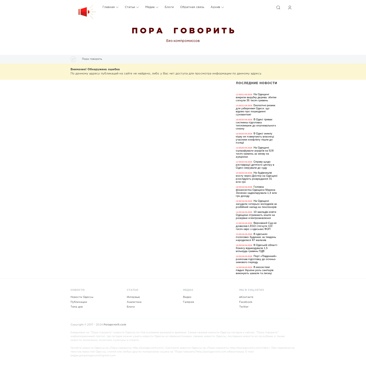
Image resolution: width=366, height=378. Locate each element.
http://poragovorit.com (211, 352)
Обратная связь (192, 7)
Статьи (130, 7)
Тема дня (77, 307)
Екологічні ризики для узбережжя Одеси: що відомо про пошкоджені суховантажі (255, 110)
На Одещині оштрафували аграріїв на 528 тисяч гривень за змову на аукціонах (254, 152)
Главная (109, 7)
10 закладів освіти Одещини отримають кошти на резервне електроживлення (256, 214)
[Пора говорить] (83, 7)
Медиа (150, 7)
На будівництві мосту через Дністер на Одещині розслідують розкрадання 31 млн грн (256, 177)
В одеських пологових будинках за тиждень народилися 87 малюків (256, 237)
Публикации (79, 302)
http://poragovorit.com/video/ (250, 348)
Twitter (243, 307)
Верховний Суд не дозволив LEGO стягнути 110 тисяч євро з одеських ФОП (256, 225)
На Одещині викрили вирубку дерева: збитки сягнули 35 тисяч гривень (256, 97)
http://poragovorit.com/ (148, 348)
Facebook (245, 302)
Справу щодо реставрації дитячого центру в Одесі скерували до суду (255, 164)
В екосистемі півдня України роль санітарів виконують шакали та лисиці (254, 270)
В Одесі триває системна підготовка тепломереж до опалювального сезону (256, 124)
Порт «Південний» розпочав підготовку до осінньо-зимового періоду (256, 259)
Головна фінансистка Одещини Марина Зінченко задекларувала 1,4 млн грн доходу (256, 191)
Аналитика (134, 302)
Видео (187, 297)
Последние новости (256, 83)
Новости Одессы (82, 297)
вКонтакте (246, 297)
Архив (215, 7)
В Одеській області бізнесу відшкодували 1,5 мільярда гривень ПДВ (256, 248)
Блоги (169, 7)
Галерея (188, 302)
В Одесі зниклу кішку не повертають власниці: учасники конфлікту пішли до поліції (255, 138)
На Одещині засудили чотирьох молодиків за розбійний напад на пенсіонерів (256, 203)
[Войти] (289, 7)
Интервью (133, 297)
